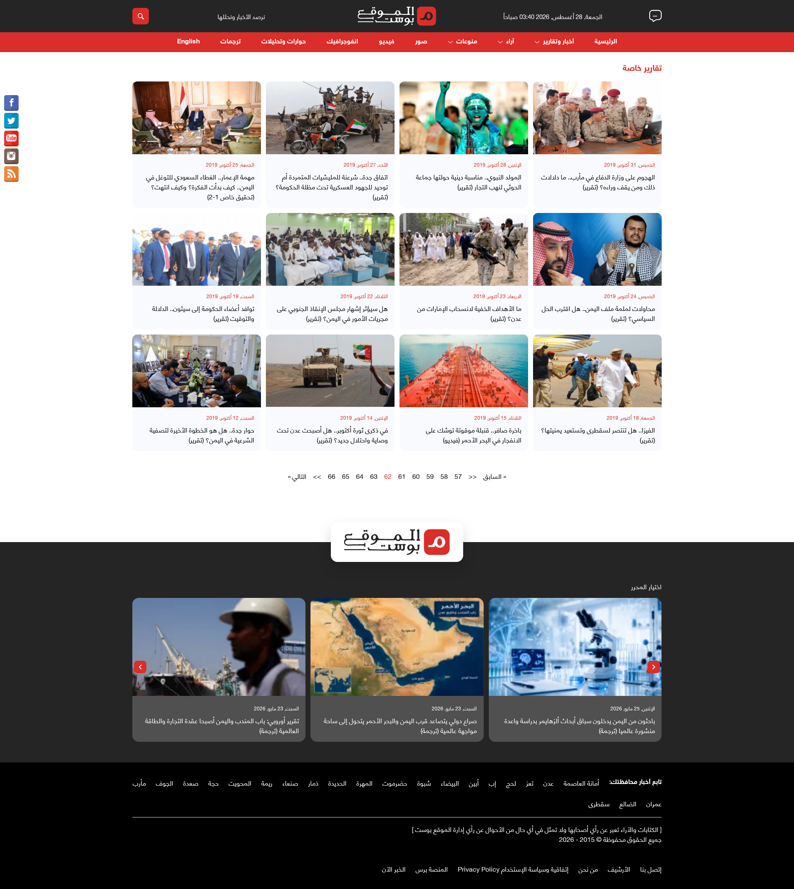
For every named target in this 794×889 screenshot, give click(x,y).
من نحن (588, 869)
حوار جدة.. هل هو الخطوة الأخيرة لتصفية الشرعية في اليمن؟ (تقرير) (202, 434)
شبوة (424, 783)
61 (402, 476)
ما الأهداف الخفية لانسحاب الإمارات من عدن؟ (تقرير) (469, 313)
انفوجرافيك (342, 42)
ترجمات (230, 42)
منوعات (466, 42)
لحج (511, 783)
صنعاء (290, 783)
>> (317, 476)
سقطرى (599, 803)
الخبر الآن (394, 869)
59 (430, 476)
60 (416, 476)
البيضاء (450, 783)
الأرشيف (619, 869)
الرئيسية (606, 42)
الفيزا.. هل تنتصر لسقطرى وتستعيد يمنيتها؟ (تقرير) (598, 434)
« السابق (494, 476)
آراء (510, 42)
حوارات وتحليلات (283, 42)
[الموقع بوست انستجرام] (11, 156)
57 (458, 476)
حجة (213, 783)
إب (492, 783)
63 (374, 476)
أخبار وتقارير (558, 42)
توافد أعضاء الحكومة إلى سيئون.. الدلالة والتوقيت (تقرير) (203, 313)
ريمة (267, 783)
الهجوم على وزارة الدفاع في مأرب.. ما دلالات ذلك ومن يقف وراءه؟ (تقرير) (598, 181)
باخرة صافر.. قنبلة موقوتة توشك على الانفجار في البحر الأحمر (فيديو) (473, 434)
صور (421, 42)
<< (473, 476)
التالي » (297, 476)
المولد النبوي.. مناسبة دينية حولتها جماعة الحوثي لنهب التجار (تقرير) (468, 181)
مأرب (139, 783)
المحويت (240, 783)
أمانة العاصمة (581, 783)
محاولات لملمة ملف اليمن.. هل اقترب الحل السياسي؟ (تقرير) (598, 313)
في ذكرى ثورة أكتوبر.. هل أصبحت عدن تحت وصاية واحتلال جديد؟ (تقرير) (332, 434)
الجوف (164, 783)
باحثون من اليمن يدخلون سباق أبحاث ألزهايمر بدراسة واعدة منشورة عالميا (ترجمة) (580, 725)
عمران (654, 803)
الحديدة (337, 783)
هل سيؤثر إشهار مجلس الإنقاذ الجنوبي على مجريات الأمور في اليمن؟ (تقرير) (332, 313)
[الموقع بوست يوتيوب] (11, 138)
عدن (548, 783)
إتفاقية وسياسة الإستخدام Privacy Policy (513, 869)
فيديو (387, 42)
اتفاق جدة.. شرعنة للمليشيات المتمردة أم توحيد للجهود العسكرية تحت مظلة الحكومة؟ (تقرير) (331, 186)
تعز (529, 783)
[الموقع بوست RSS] (11, 174)
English (188, 42)
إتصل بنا (651, 869)
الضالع (627, 803)
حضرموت (395, 783)
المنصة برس (432, 869)
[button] (654, 667)
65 (345, 476)
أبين (474, 783)
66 (331, 476)
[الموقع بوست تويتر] (11, 121)
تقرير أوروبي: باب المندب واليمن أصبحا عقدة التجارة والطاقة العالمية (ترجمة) (222, 725)
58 (444, 476)
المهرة (364, 783)
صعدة (190, 783)
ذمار (313, 783)
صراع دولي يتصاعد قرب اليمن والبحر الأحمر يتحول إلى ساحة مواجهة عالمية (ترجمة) (400, 725)
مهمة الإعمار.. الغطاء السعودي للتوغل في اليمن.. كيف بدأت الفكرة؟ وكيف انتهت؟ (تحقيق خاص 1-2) (200, 186)
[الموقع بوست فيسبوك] (11, 103)
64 (360, 476)
